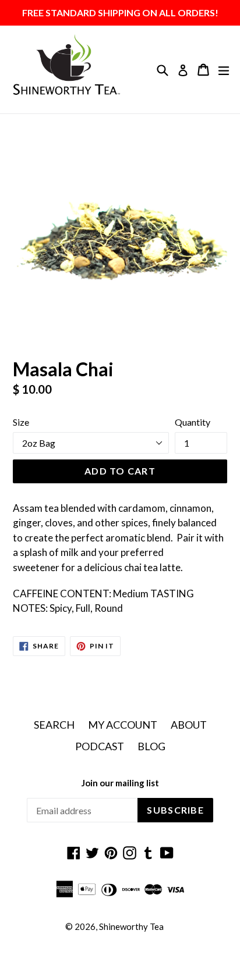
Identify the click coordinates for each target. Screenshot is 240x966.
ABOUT (189, 724)
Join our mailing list (120, 783)
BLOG (151, 746)
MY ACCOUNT (122, 724)
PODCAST (99, 746)
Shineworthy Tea (131, 926)
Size (21, 421)
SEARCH (54, 724)
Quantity (192, 421)
